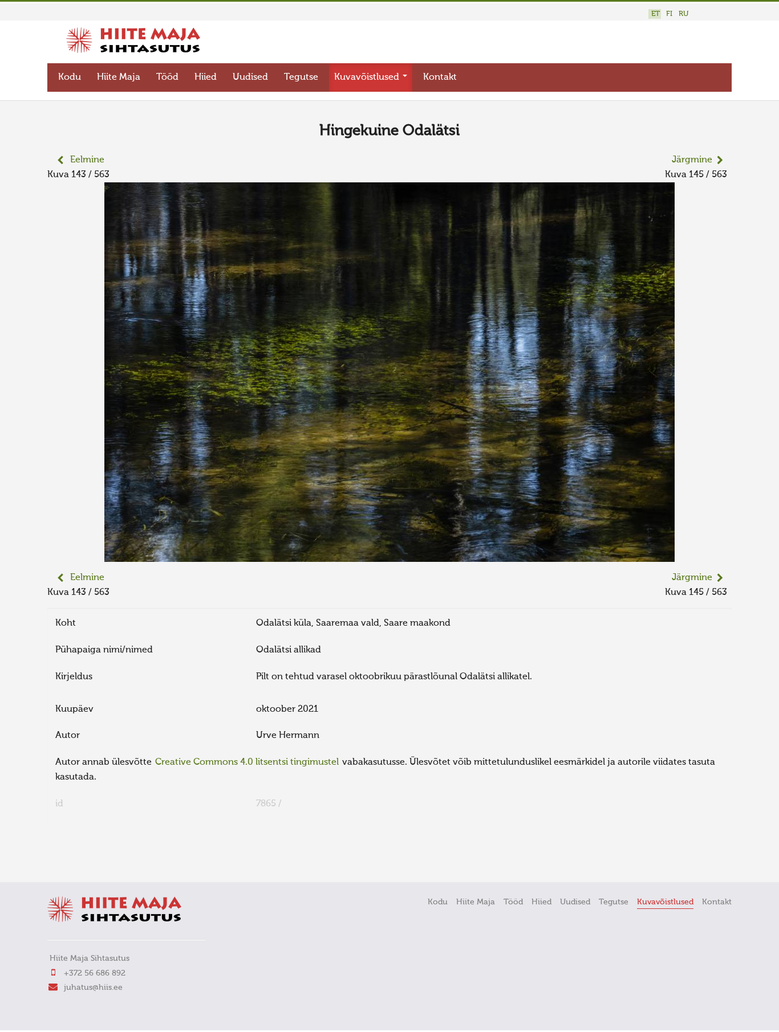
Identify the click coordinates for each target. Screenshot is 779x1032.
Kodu (69, 77)
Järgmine (692, 160)
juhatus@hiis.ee (93, 988)
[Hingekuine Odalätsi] (389, 554)
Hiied (205, 77)
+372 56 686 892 (94, 973)
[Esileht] (133, 50)
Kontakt (440, 77)
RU (683, 14)
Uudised (250, 77)
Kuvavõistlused (367, 77)
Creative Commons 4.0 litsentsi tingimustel (247, 762)
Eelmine (87, 160)
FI (669, 14)
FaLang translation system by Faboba (87, 857)
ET (655, 14)
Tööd (167, 77)
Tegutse (301, 77)
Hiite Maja (118, 77)
